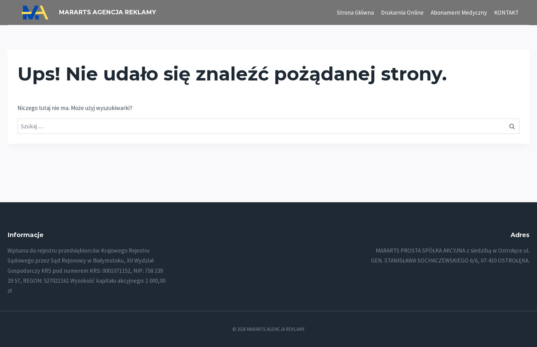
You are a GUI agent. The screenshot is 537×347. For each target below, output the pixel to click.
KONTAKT (506, 12)
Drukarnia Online (402, 12)
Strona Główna (355, 12)
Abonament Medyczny (459, 12)
